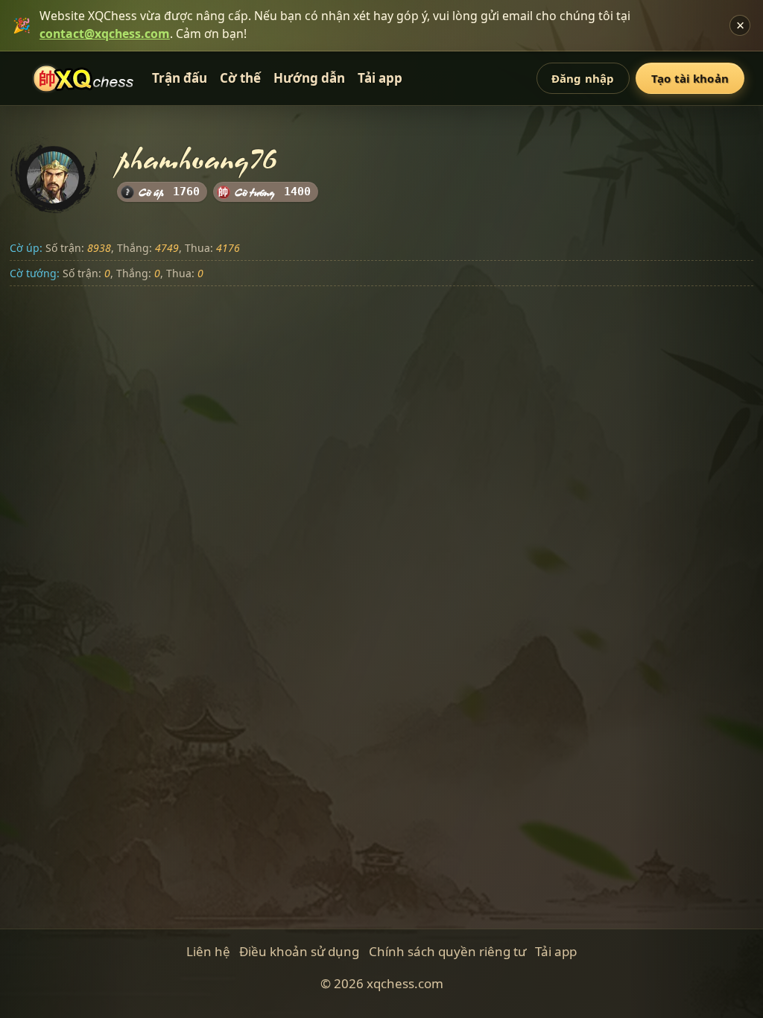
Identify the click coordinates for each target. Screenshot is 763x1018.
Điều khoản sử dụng (299, 951)
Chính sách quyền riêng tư (447, 951)
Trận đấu (179, 77)
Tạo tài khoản (690, 78)
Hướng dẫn (309, 77)
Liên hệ (208, 951)
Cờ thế (240, 77)
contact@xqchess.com (104, 33)
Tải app (380, 77)
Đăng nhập (582, 78)
